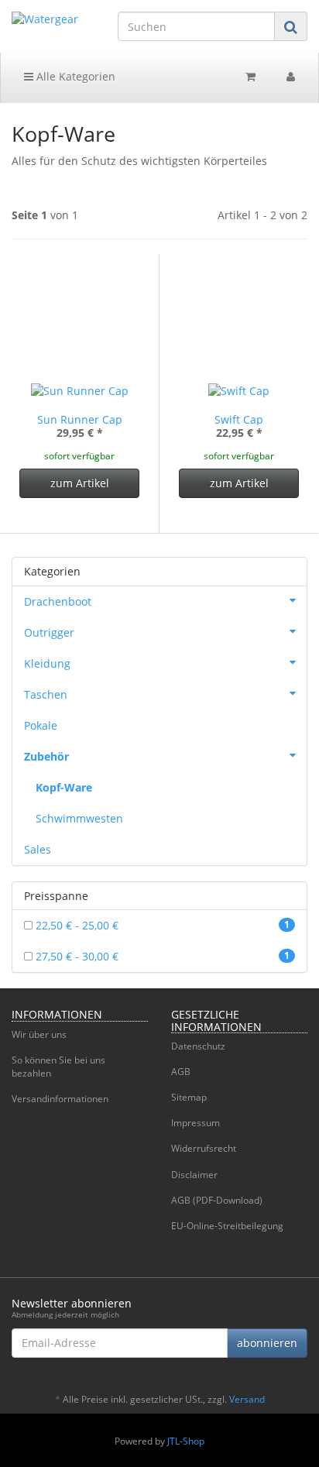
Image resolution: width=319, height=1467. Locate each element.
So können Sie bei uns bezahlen (58, 1066)
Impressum (195, 1122)
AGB (180, 1071)
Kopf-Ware (64, 787)
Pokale (40, 725)
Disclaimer (194, 1174)
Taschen (45, 694)
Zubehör (46, 756)
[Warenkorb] (250, 77)
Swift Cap (238, 419)
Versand (247, 1399)
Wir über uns (39, 1034)
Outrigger (49, 632)
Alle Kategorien (74, 76)
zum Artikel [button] (79, 483)
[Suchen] (290, 26)
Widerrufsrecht (203, 1148)
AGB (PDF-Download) (216, 1200)
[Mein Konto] (291, 77)
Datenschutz (198, 1046)
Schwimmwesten (79, 818)
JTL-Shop (185, 1441)
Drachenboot (57, 601)
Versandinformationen (60, 1098)
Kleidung (47, 663)
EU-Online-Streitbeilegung (227, 1225)
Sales (37, 849)
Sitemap (189, 1097)
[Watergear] (53, 19)
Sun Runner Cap (79, 419)
